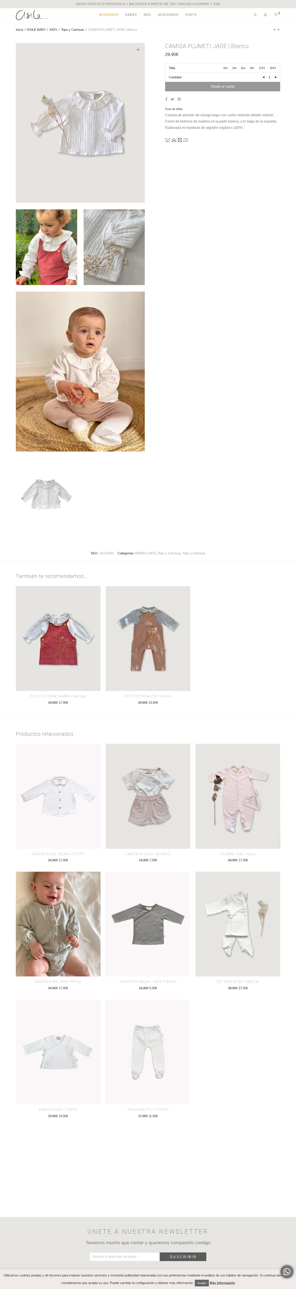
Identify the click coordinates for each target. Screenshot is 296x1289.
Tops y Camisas (72, 29)
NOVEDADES (109, 14)
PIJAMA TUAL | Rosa (238, 854)
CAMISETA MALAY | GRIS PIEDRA (148, 982)
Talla (172, 68)
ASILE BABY (36, 29)
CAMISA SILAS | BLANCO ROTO (58, 854)
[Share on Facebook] (166, 99)
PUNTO (191, 14)
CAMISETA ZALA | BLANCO (148, 854)
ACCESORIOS (168, 14)
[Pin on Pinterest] (179, 99)
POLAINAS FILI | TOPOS (148, 1110)
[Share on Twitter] (172, 99)
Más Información (222, 1283)
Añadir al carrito (223, 86)
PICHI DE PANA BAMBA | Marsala (58, 696)
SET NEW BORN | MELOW (237, 982)
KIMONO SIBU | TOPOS (58, 1110)
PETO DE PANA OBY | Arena (148, 696)
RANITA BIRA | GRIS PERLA (58, 982)
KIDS (147, 14)
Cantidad (175, 77)
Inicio (19, 29)
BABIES (131, 14)
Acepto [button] (201, 1283)
